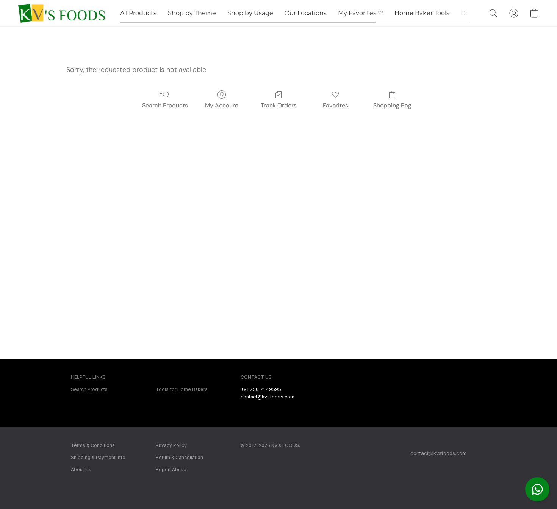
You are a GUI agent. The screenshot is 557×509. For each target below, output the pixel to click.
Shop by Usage (250, 13)
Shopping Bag (392, 105)
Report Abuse (171, 469)
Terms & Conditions (93, 445)
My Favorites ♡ (360, 13)
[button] (537, 489)
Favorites (335, 105)
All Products (138, 13)
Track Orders (279, 105)
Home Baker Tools (421, 13)
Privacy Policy (171, 445)
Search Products (165, 105)
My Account (221, 105)
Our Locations (306, 13)
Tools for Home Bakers (182, 389)
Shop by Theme (192, 13)
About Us (81, 469)
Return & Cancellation (179, 457)
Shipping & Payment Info (98, 457)
